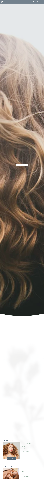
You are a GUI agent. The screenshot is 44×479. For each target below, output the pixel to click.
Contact (41, 1)
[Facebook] (43, 1)
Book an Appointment (11, 458)
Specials (25, 165)
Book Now (18, 165)
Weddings (37, 1)
